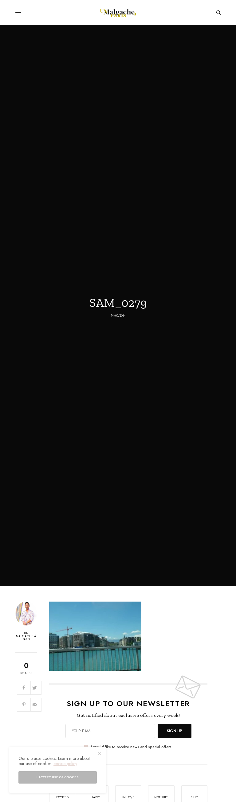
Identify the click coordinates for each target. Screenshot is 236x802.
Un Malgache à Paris (26, 636)
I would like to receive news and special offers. (131, 747)
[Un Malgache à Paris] (118, 12)
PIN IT (131, 636)
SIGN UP (174, 731)
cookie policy (65, 764)
